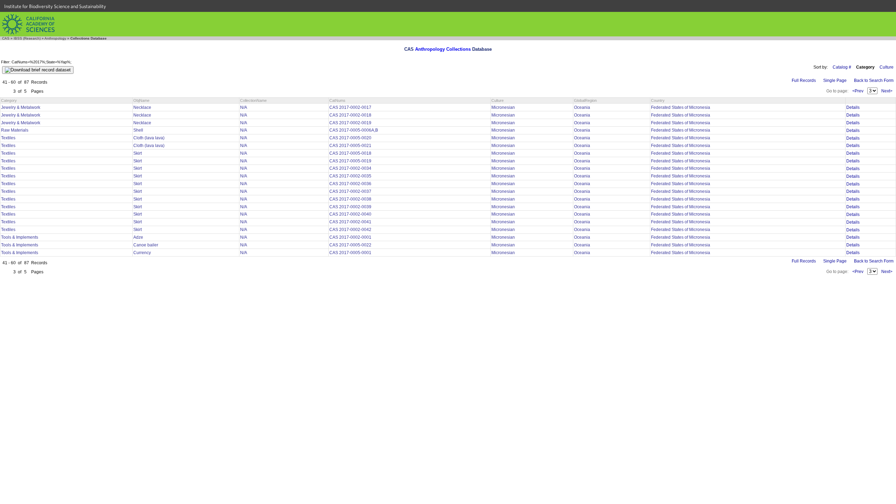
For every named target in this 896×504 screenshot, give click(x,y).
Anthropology (55, 38)
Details (853, 107)
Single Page (835, 80)
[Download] (38, 70)
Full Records (804, 80)
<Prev (857, 91)
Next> (886, 91)
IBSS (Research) (27, 38)
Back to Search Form (874, 80)
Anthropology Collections (443, 49)
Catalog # (842, 67)
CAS (5, 38)
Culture (887, 67)
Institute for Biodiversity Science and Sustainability (55, 6)
